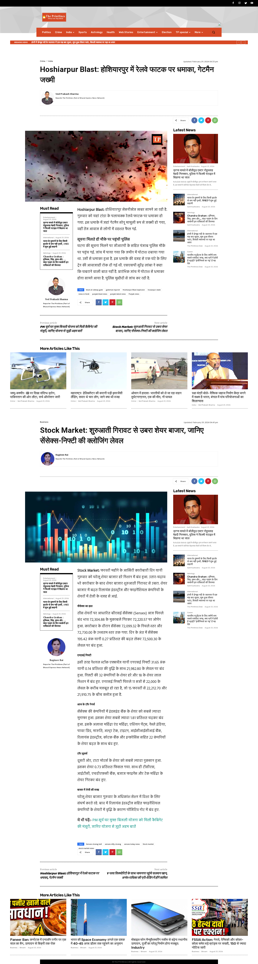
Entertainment (49, 217)
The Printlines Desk (195, 246)
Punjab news (134, 294)
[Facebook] (233, 3)
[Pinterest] (208, 120)
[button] (213, 32)
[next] (243, 42)
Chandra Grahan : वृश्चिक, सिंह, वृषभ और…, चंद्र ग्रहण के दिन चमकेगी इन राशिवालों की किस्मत (55, 261)
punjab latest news (118, 294)
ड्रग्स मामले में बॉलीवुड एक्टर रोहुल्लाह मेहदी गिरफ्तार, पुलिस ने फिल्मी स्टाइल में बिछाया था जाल (56, 227)
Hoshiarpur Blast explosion (134, 290)
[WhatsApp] (215, 120)
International (48, 237)
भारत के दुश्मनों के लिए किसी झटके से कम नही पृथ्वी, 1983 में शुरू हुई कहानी (56, 243)
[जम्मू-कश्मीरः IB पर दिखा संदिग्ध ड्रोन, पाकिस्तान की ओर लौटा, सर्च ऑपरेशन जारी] (38, 370)
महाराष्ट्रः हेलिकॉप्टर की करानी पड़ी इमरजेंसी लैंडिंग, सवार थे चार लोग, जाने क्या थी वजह (96, 395)
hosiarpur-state (154, 290)
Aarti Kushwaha (193, 166)
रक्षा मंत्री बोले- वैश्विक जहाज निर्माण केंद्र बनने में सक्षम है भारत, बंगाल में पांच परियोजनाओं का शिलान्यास (219, 397)
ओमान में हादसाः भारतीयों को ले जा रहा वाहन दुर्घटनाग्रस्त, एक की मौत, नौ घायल (156, 395)
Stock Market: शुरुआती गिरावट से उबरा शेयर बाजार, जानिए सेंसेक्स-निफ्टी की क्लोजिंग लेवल (139, 329)
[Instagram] (239, 3)
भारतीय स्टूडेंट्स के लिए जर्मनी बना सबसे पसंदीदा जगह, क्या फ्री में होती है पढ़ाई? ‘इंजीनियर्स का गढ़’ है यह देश (75, 42)
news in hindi (84, 294)
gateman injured (113, 290)
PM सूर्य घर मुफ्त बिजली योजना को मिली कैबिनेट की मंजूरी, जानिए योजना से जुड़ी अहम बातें (68, 329)
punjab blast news (99, 294)
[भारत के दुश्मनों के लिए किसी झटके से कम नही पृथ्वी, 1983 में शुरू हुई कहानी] (179, 199)
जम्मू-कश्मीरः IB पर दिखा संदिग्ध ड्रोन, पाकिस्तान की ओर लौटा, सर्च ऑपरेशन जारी (35, 395)
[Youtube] (252, 3)
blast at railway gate (94, 290)
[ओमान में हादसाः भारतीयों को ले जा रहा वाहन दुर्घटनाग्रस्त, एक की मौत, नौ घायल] (159, 370)
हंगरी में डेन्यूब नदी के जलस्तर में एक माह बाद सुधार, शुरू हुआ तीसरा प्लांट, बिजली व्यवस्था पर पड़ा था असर (202, 238)
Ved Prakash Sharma (67, 93)
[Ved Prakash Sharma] (47, 98)
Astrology (47, 253)
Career (190, 252)
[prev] (238, 42)
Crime (42, 61)
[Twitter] (246, 3)
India (50, 61)
